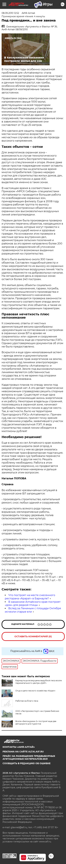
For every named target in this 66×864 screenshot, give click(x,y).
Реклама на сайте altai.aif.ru (23, 751)
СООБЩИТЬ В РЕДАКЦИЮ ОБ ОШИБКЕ (26, 763)
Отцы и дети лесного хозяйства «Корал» (35, 690)
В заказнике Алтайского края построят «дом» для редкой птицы (33, 603)
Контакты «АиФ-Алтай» (19, 747)
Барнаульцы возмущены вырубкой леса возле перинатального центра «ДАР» (38, 681)
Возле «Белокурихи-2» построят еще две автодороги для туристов (35, 722)
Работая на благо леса (26, 701)
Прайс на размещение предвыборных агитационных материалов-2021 (29, 757)
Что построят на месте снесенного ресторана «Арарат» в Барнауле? (30, 597)
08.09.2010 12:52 (10, 13)
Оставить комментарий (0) (33, 636)
